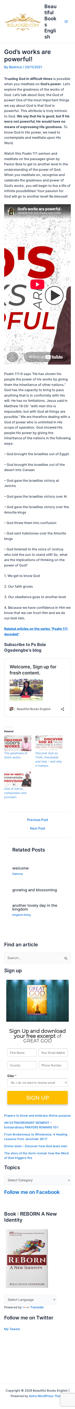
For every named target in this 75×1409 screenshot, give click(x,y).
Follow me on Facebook (32, 1192)
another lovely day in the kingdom (34, 907)
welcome (20, 868)
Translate (37, 1307)
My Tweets (12, 1329)
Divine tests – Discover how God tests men (35, 1146)
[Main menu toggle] (66, 21)
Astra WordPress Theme (47, 1396)
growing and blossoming (34, 890)
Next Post (37, 828)
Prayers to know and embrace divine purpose (37, 1115)
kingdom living (21, 914)
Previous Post (37, 820)
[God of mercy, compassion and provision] (17, 778)
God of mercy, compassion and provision (15, 793)
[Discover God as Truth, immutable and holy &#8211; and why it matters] (48, 743)
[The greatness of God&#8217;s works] (17, 743)
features (17, 873)
